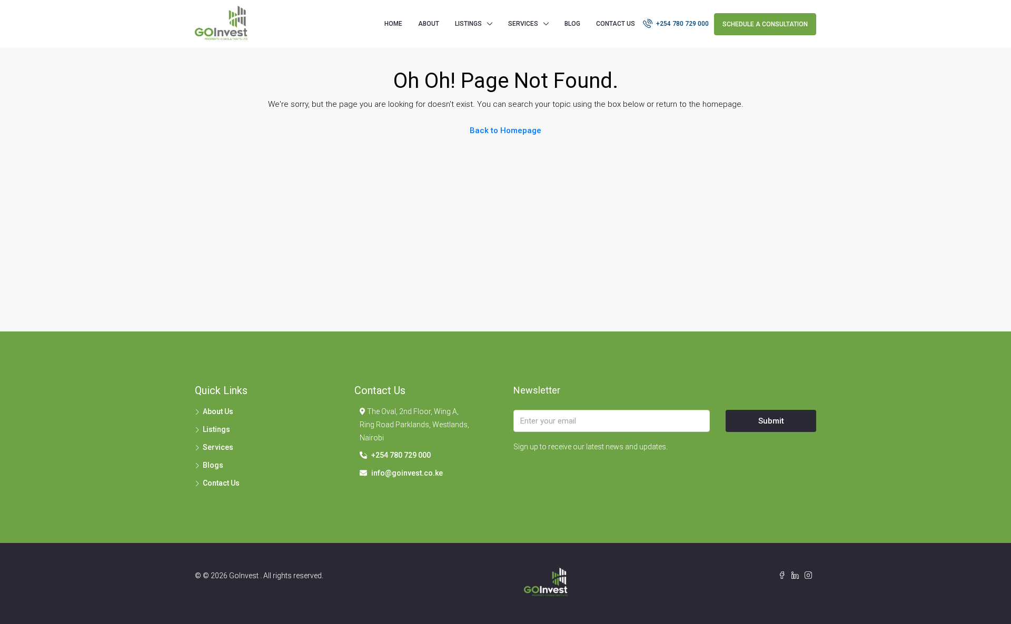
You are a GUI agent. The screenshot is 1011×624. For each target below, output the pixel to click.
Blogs (213, 465)
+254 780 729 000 (682, 23)
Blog (572, 23)
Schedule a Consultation (765, 24)
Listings (216, 429)
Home (393, 23)
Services (523, 23)
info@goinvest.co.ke (407, 473)
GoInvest (244, 575)
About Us (218, 411)
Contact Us (615, 23)
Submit (771, 421)
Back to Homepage (505, 130)
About (428, 23)
